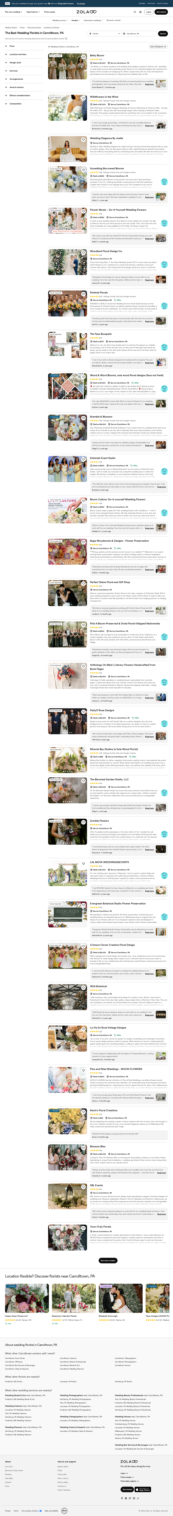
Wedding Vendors (11, 27)
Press (7, 1486)
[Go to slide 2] (66, 77)
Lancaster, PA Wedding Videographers (75, 1420)
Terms (16, 1511)
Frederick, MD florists (13, 1381)
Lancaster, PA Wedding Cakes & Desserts (76, 1431)
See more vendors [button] (108, 1261)
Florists (22, 27)
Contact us (62, 1486)
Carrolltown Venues (122, 1365)
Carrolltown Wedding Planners (72, 1369)
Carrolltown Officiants (13, 1362)
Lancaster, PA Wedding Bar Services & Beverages (134, 1449)
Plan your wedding (12, 12)
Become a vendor (114, 20)
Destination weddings (92, 20)
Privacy (8, 1511)
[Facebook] (122, 1499)
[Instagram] (134, 1499)
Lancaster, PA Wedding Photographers (75, 1406)
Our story (9, 1467)
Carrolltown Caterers (68, 1358)
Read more (149, 84)
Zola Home (151, 3)
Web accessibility (51, 1511)
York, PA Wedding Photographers (73, 1403)
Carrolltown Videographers (125, 1358)
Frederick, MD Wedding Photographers (75, 1410)
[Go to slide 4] (70, 77)
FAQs (60, 1470)
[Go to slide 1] (64, 77)
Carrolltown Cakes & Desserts (17, 1369)
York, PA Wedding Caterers (16, 1413)
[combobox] (139, 33)
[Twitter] (130, 1499)
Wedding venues (59, 20)
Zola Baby (142, 3)
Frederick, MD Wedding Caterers (18, 1420)
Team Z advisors (64, 1490)
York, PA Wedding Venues (125, 1420)
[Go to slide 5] (72, 77)
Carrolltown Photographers (125, 1362)
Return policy (63, 1482)
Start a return (63, 1478)
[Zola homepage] (87, 11)
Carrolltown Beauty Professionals (73, 1362)
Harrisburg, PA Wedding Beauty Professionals (133, 1410)
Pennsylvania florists (34, 27)
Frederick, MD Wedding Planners (18, 1435)
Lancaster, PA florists (68, 1381)
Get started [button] (161, 12)
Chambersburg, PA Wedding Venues (129, 1424)
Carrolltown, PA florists (51, 27)
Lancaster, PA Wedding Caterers (18, 1410)
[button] (119, 33)
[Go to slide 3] (68, 77)
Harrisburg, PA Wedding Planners (18, 1431)
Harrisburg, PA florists (123, 1381)
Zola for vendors (162, 3)
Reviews (8, 1474)
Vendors (74, 20)
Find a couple (49, 12)
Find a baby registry (128, 1481)
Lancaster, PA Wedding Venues (127, 1428)
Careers (8, 1482)
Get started (127, 1489)
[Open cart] (140, 12)
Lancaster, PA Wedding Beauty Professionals (132, 1406)
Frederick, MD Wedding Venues (127, 1435)
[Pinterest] (126, 1499)
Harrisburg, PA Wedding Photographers (75, 1399)
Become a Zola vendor (14, 1470)
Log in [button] (148, 12)
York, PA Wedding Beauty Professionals (130, 1399)
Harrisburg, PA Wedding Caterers (18, 1417)
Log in (123, 1473)
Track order (62, 1474)
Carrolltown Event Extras (15, 1358)
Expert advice (32, 12)
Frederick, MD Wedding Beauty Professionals (133, 1403)
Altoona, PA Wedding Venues (126, 1438)
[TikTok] (138, 1499)
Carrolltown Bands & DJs (70, 1365)
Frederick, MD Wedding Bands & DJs (20, 1399)
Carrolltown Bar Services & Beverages (20, 1365)
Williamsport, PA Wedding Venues (128, 1431)
